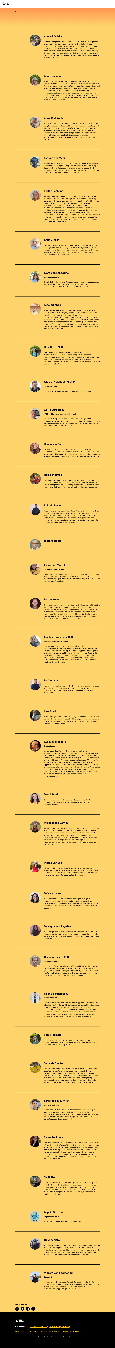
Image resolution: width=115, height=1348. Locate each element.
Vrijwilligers (54, 1331)
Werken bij (66, 1331)
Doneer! (76, 1331)
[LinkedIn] (28, 1309)
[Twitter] (22, 1309)
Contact (43, 1331)
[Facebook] (17, 1309)
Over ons (19, 1331)
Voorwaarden (32, 1331)
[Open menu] (111, 4)
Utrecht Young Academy (59, 1326)
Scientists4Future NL (38, 1326)
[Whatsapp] (33, 1309)
